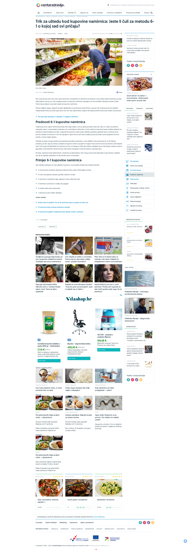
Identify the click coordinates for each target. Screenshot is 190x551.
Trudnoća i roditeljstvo (114, 13)
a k (47, 207)
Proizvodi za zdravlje (133, 13)
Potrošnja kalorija (135, 170)
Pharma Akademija (77, 529)
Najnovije (139, 108)
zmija (96, 412)
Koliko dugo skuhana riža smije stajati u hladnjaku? (77, 389)
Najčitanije (149, 108)
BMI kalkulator (134, 161)
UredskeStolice (89, 529)
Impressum (73, 522)
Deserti (129, 251)
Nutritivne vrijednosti (136, 175)
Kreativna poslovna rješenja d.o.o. (99, 545)
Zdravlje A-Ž (72, 13)
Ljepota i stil (84, 13)
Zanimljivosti (47, 13)
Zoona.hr (99, 529)
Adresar (146, 13)
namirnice (52, 227)
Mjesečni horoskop (136, 206)
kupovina (41, 227)
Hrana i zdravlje (97, 13)
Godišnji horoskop (136, 210)
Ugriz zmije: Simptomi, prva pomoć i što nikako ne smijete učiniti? (107, 417)
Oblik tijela (133, 183)
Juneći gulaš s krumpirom (77, 500)
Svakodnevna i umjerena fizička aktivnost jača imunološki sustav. (132, 5)
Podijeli (60, 33)
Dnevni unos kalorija (136, 166)
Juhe (128, 238)
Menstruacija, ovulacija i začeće (139, 188)
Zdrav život (60, 13)
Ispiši (66, 33)
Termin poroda (135, 192)
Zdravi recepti (131, 529)
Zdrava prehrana (82, 16)
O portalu (39, 522)
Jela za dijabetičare (133, 224)
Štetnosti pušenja (135, 201)
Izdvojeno (129, 108)
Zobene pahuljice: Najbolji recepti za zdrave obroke (78, 416)
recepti (38, 412)
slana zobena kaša (71, 412)
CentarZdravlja (50, 5)
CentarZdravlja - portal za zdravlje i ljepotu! (49, 16)
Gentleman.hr (65, 529)
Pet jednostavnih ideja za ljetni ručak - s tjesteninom (47, 416)
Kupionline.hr (121, 529)
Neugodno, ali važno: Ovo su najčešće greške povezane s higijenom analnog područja (108, 426)
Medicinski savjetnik (131, 289)
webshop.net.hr (109, 529)
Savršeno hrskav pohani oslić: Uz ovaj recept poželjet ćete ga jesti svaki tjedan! (138, 50)
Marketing (63, 522)
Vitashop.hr (54, 529)
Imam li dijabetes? (135, 197)
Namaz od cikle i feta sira (134, 227)
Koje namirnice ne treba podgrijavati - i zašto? (104, 389)
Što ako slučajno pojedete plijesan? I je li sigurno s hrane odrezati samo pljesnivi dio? (134, 134)
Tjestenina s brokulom (105, 500)
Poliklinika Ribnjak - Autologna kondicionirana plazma (136, 293)
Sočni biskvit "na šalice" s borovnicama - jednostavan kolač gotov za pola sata (137, 98)
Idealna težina (134, 179)
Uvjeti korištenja (51, 522)
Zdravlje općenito (41, 385)
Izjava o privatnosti (87, 522)
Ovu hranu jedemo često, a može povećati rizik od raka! (49, 389)
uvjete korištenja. (99, 517)
